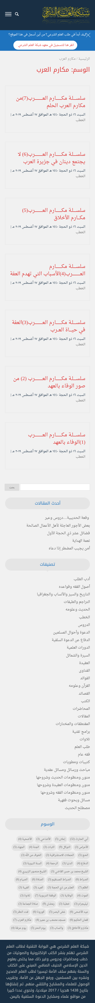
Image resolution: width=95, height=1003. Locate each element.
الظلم (83, 887)
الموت (82, 895)
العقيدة (84, 663)
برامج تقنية (81, 731)
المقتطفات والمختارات (73, 724)
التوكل (64, 847)
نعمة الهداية (81, 540)
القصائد (84, 693)
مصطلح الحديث (77, 808)
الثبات (49, 847)
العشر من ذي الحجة (61, 887)
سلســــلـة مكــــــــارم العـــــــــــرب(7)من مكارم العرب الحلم (50, 102)
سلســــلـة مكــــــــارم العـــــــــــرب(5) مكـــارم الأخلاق (53, 214)
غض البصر (57, 912)
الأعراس (81, 847)
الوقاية (67, 895)
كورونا (39, 912)
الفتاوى (84, 670)
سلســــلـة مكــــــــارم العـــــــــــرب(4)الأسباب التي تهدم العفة (47, 270)
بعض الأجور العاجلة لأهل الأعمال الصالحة (58, 525)
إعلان (60, 839)
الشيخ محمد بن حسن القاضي (69, 871)
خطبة (64, 903)
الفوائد (85, 678)
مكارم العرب (22, 920)
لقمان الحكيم (79, 920)
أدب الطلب (82, 579)
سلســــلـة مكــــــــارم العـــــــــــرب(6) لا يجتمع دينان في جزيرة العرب (51, 158)
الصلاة (37, 879)
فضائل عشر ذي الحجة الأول (68, 533)
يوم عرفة (18, 928)
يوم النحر (38, 928)
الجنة (34, 847)
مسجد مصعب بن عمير (50, 920)
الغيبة (24, 887)
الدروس (84, 625)
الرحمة (52, 863)
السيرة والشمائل (78, 655)
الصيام (21, 879)
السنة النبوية (32, 863)
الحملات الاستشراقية (60, 855)
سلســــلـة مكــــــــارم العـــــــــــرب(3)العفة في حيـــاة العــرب (48, 326)
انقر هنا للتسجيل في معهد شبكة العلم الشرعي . (45, 45)
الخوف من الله (31, 855)
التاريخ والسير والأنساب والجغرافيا (63, 594)
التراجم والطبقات (77, 602)
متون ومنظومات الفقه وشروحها (65, 792)
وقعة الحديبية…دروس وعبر (67, 517)
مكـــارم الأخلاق (78, 928)
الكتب (85, 701)
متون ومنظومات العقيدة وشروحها (63, 785)
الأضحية (25, 839)
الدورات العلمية (78, 647)
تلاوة (25, 895)
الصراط (82, 879)
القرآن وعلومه (79, 685)
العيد (38, 887)
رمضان (48, 903)
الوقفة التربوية (45, 895)
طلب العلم (82, 747)
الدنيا (67, 863)
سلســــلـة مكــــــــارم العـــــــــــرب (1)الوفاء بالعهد (56, 438)
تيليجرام (81, 903)
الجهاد (18, 847)
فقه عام (84, 754)
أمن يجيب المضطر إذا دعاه (69, 548)
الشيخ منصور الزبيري (32, 871)
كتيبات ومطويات (76, 762)
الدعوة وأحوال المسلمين (71, 632)
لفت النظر (20, 912)
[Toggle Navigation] (8, 15)
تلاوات (85, 739)
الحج (83, 855)
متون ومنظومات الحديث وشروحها (63, 777)
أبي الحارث (79, 839)
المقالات (84, 716)
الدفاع (82, 863)
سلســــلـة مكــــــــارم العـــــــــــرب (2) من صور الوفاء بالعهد (49, 382)
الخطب (80, 120)
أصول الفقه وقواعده (74, 586)
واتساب (56, 928)
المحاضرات (81, 708)
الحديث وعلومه (77, 609)
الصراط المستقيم (59, 879)
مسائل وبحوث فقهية (74, 800)
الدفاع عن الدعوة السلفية (71, 640)
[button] (89, 972)
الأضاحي (43, 839)
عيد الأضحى (79, 912)
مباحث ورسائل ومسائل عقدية (67, 770)
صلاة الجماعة (28, 903)
